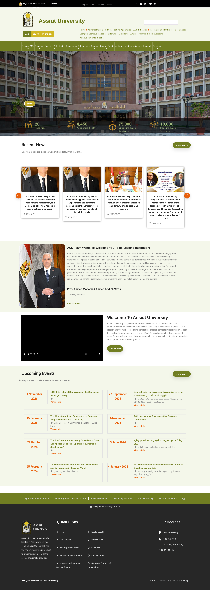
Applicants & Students (37, 498)
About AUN (115, 349)
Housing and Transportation (70, 498)
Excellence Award (128, 34)
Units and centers (123, 46)
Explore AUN (28, 46)
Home (82, 30)
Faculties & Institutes (54, 46)
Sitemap (112, 34)
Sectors (95, 46)
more (29, 103)
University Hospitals (142, 46)
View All (180, 146)
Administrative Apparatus (118, 30)
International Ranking (161, 30)
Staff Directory (145, 498)
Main (27, 34)
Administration (95, 30)
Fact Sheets (180, 30)
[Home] (68, 581)
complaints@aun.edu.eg (171, 544)
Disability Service (122, 498)
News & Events (106, 46)
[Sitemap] (59, 581)
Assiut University (170, 532)
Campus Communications (93, 34)
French (109, 5)
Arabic (92, 5)
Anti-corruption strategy (172, 498)
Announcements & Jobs (92, 38)
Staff (36, 34)
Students (47, 34)
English (85, 5)
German (101, 5)
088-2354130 (169, 539)
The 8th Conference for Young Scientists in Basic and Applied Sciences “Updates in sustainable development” (74, 443)
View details (55, 402)
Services (157, 46)
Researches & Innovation (78, 46)
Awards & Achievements (151, 34)
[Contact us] (65, 581)
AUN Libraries (140, 30)
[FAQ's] (62, 581)
